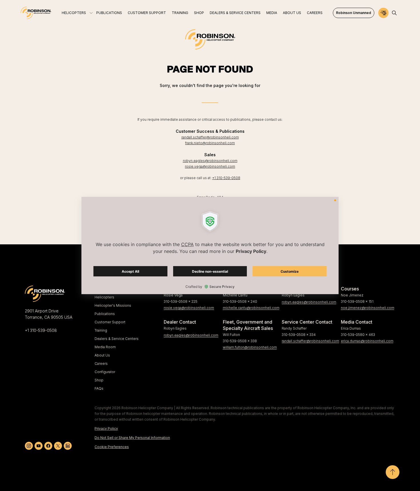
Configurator (105, 372)
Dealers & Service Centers (117, 338)
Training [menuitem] (180, 13)
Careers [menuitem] (315, 13)
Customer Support (110, 322)
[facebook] (48, 446)
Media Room (105, 347)
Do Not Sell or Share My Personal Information (132, 437)
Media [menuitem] (271, 13)
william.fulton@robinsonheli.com (250, 347)
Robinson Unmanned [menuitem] (353, 13)
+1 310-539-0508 (226, 178)
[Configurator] (383, 13)
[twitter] (58, 446)
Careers (101, 363)
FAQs (99, 388)
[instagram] (29, 446)
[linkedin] (68, 446)
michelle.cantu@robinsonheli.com (250, 308)
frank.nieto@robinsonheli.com (210, 143)
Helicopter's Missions (113, 305)
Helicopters (104, 297)
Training (101, 330)
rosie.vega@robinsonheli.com (210, 166)
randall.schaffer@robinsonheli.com (210, 137)
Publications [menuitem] (109, 13)
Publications (105, 314)
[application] (210, 245)
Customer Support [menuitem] (147, 13)
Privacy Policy (106, 428)
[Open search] (394, 13)
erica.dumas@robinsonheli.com (367, 341)
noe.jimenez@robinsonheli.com (367, 308)
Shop (99, 380)
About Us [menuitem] (292, 13)
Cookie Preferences (112, 447)
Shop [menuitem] (199, 13)
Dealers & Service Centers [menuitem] (235, 13)
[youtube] (39, 446)
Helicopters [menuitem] (74, 13)
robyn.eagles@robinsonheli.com (210, 161)
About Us (102, 355)
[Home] (36, 13)
